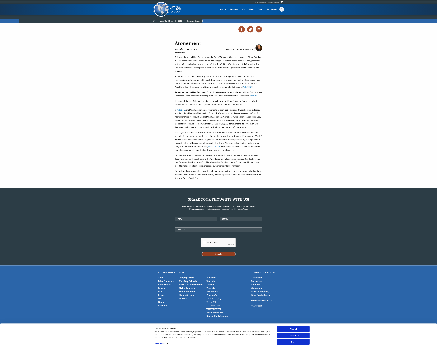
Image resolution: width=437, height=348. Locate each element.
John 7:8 (254, 95)
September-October (193, 21)
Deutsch (210, 281)
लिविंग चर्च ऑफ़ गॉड (213, 309)
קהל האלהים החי (213, 305)
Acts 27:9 (181, 110)
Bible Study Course (260, 295)
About (223, 9)
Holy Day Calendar (188, 281)
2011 (180, 21)
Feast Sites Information (191, 284)
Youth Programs (187, 291)
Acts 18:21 (247, 87)
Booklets (255, 284)
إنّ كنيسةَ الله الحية (214, 298)
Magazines (256, 281)
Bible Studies (164, 284)
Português (211, 295)
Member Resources (273, 2)
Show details (160, 343)
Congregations (186, 277)
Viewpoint (256, 306)
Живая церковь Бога (215, 312)
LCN (243, 9)
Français (210, 288)
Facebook (241, 29)
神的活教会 (211, 302)
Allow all (293, 329)
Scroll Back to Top (433, 344)
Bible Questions (166, 281)
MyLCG (161, 298)
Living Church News (166, 21)
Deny (293, 342)
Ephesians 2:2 (214, 146)
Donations (272, 9)
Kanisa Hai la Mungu (217, 316)
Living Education (187, 288)
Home (154, 21)
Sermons (234, 9)
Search (281, 9)
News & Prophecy (260, 291)
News (251, 9)
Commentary (258, 288)
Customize (292, 335)
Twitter (250, 29)
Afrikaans (211, 277)
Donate (161, 288)
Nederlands (212, 291)
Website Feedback (260, 2)
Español (210, 284)
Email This (258, 29)
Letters (161, 295)
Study (261, 9)
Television (256, 277)
